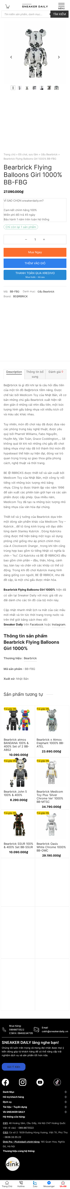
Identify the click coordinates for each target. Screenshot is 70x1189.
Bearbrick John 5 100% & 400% (15, 793)
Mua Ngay (35, 252)
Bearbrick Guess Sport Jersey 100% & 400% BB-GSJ (51, 904)
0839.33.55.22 (13, 1137)
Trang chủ (9, 154)
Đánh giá (56, 372)
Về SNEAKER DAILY (14, 1111)
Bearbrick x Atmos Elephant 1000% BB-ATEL (50, 743)
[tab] (14, 374)
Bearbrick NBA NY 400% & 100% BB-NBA (49, 953)
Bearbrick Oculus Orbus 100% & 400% (17, 902)
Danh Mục (8, 1091)
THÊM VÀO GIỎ (35, 263)
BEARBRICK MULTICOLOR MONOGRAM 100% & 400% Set (18, 1007)
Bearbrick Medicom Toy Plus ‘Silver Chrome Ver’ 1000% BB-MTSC (50, 797)
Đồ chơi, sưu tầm (28, 154)
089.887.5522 (26, 1127)
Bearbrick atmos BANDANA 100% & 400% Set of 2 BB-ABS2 (16, 745)
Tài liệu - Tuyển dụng (15, 1106)
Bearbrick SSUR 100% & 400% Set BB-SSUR (18, 845)
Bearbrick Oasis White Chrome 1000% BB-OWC (51, 847)
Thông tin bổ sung (35, 374)
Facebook (36, 624)
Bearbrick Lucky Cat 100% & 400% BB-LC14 (50, 1005)
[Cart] (7, 6)
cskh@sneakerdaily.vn (55, 1031)
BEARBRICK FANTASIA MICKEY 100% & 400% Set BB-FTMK (18, 955)
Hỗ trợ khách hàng (13, 1096)
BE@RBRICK (20, 296)
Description (14, 372)
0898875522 (16, 1029)
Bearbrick (30, 658)
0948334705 (25, 1033)
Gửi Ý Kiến (13, 1066)
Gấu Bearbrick (49, 154)
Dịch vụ (7, 1101)
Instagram (58, 624)
